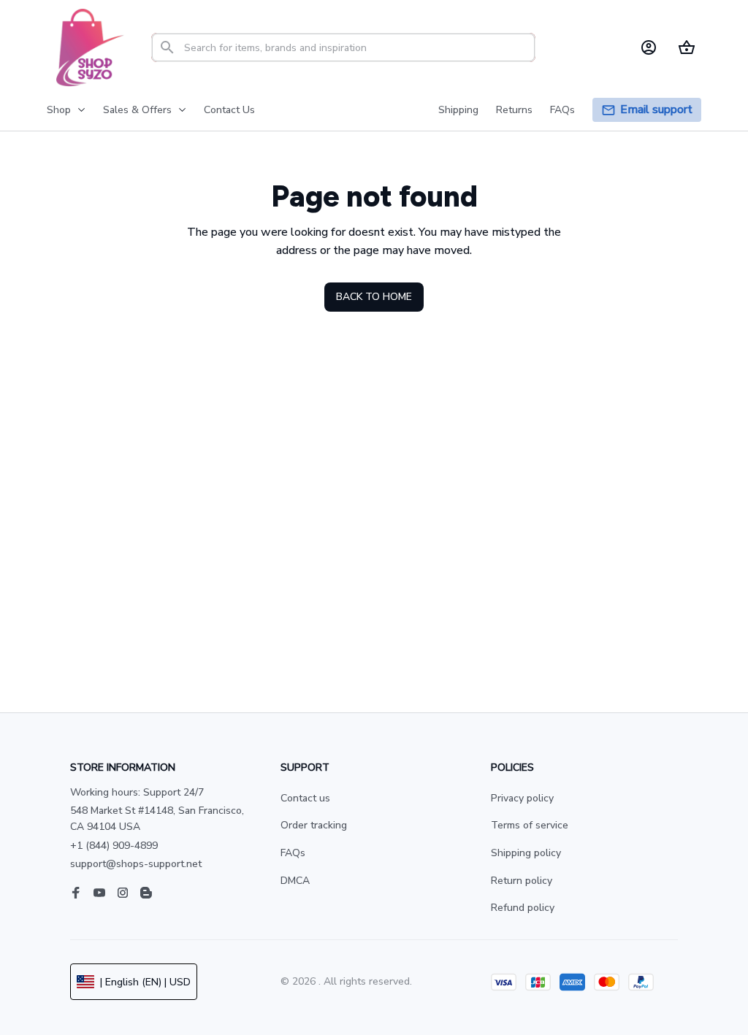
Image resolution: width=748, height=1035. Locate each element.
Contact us (305, 798)
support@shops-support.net (136, 864)
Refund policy (522, 908)
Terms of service (529, 825)
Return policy (521, 881)
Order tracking (313, 825)
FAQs (292, 853)
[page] (656, 110)
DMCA (295, 881)
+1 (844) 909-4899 (114, 846)
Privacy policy (522, 798)
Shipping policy (526, 853)
